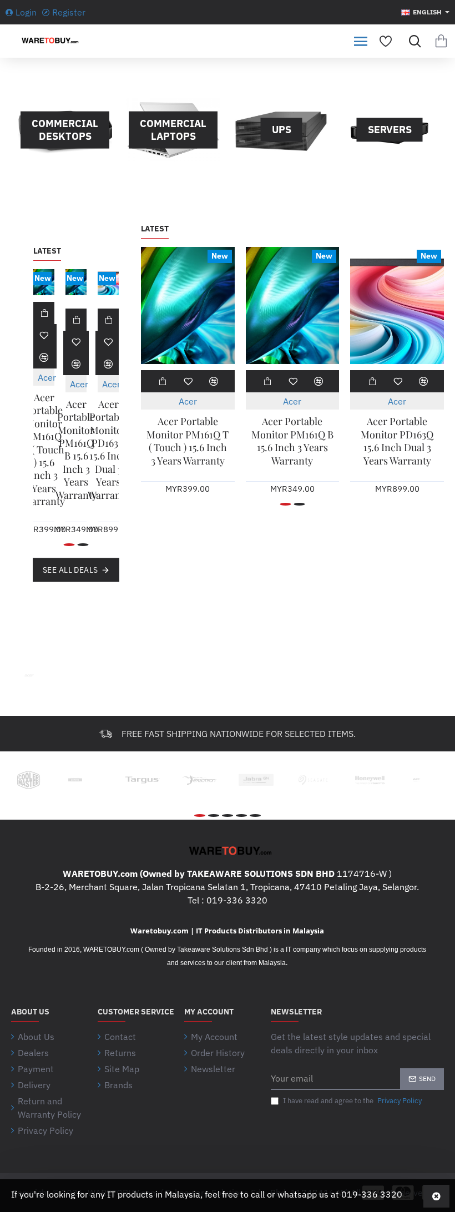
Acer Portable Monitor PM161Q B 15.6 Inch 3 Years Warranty (76, 450)
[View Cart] (441, 41)
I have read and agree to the (351, 1100)
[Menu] (361, 41)
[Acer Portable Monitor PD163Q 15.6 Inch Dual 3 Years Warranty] (108, 282)
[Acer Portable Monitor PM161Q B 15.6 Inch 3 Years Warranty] (76, 282)
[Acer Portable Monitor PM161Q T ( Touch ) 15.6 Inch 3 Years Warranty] (43, 282)
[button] (43, 313)
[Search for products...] (412, 41)
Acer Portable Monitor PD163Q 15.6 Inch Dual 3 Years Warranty (108, 450)
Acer (47, 377)
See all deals (70, 570)
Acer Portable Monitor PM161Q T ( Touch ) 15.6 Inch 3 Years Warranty (44, 449)
